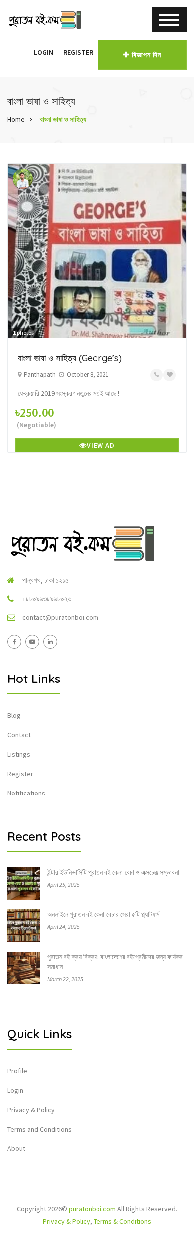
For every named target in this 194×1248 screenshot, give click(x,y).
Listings (18, 754)
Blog (14, 715)
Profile (17, 1070)
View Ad (101, 445)
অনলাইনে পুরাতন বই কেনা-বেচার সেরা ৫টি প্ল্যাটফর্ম (103, 914)
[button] (24, 52)
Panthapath (40, 374)
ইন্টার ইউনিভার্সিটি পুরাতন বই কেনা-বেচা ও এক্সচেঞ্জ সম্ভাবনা (113, 872)
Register (78, 52)
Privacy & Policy (31, 1109)
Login (43, 52)
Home (16, 119)
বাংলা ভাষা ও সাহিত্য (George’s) (70, 358)
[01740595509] (156, 375)
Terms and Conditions (39, 1129)
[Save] (169, 375)
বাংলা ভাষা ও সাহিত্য (63, 119)
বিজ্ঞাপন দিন (146, 54)
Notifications (26, 793)
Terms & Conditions (122, 1221)
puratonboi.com (92, 1208)
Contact (19, 734)
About (16, 1148)
